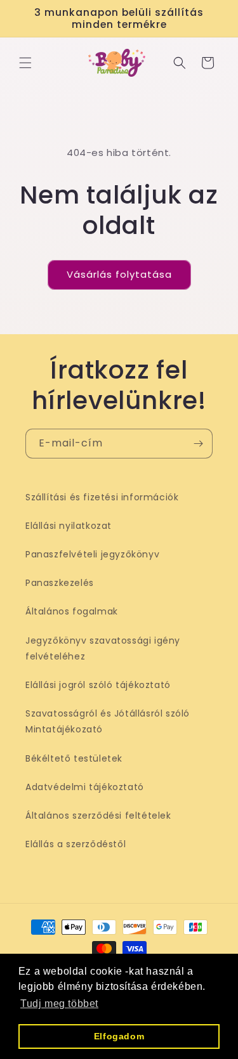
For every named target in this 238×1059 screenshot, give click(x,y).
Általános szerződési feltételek (98, 815)
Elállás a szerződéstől (75, 844)
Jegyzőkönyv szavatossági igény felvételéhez (102, 648)
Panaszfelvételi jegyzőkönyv (92, 554)
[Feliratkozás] (198, 443)
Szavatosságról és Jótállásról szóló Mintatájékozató (107, 721)
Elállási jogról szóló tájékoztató (98, 685)
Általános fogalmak (71, 611)
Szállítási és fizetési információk (101, 497)
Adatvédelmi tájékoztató (84, 787)
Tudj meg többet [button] (59, 1003)
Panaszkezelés (59, 582)
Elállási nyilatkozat (68, 525)
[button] (25, 63)
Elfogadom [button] (119, 1036)
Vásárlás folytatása (119, 274)
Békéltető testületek (73, 758)
